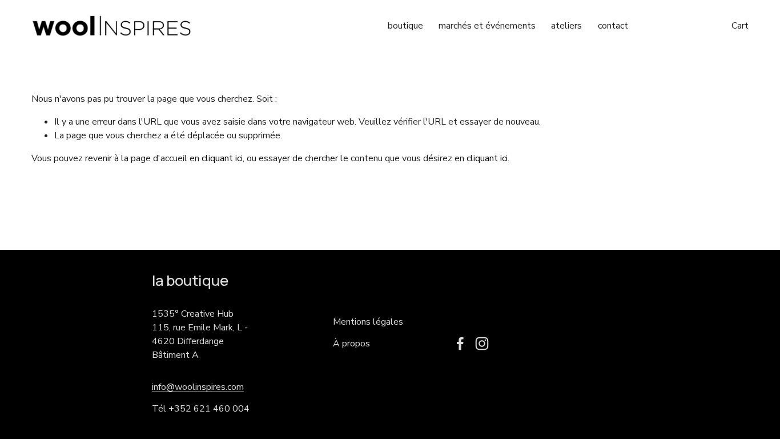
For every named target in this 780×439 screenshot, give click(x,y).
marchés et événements (487, 25)
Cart (740, 25)
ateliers (566, 25)
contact (613, 25)
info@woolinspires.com (198, 387)
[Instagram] (482, 343)
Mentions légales (368, 322)
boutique (405, 25)
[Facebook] (460, 343)
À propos (351, 343)
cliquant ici (222, 158)
